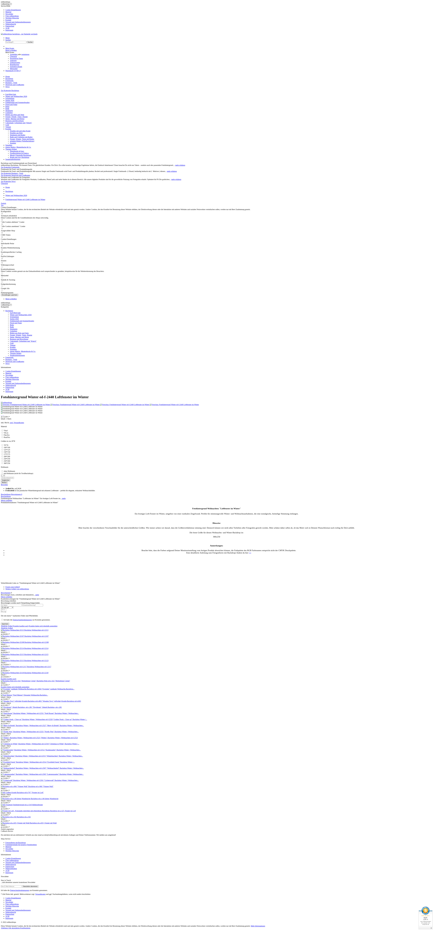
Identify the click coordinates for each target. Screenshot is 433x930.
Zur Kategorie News (8, 181)
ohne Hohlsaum (9, 471)
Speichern (5, 624)
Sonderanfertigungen (12, 159)
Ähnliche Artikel (7, 626)
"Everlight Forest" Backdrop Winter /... (61, 762)
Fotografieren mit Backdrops (15, 843)
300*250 (7, 463)
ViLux (6, 433)
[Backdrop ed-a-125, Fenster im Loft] (25, 811)
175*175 (7, 454)
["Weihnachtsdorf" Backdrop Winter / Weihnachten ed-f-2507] (24, 768)
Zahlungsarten (15, 63)
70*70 (6, 445)
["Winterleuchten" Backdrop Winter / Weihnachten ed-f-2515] (23, 756)
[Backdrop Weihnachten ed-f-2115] (12, 654)
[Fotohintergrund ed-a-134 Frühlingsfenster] (7, 805)
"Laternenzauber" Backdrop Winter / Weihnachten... (65, 774)
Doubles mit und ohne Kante (20, 131)
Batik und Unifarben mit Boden (21, 137)
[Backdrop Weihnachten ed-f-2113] (12, 630)
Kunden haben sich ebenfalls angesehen (43, 626)
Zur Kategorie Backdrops (10, 90)
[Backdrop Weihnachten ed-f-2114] (12, 648)
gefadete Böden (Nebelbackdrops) (22, 141)
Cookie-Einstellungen (13, 10)
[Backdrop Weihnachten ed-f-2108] (12, 642)
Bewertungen (16, 494)
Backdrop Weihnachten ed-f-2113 (36, 630)
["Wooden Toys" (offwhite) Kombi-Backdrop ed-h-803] (21, 701)
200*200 (7, 456)
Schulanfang (9, 98)
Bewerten (4, 485)
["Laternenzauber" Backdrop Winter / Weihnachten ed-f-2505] (23, 774)
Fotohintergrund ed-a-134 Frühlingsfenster (28, 805)
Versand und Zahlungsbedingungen (18, 22)
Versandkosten (40, 894)
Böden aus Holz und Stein (14, 115)
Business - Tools (11, 359)
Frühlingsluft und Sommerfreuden (17, 102)
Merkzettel (13, 69)
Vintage (8, 127)
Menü (7, 38)
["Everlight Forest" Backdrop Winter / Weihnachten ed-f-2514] (24, 762)
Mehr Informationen (258, 926)
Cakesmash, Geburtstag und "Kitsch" (18, 123)
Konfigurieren (25, 928)
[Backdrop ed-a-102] (9, 817)
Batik (7, 109)
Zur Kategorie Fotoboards (10, 167)
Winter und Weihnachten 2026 (16, 96)
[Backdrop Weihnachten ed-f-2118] (12, 673)
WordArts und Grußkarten (14, 361)
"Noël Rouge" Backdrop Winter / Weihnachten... (61, 713)
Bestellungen (14, 65)
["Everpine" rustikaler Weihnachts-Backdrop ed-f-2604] (21, 689)
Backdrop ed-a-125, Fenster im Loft (63, 811)
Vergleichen (5, 480)
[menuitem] (218, 10)
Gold (7, 125)
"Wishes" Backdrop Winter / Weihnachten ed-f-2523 (59, 738)
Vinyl (6, 430)
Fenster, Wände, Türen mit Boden (22, 139)
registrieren (25, 54)
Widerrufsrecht (10, 24)
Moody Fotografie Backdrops (20, 155)
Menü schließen (11, 50)
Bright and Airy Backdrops (19, 157)
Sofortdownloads (16, 67)
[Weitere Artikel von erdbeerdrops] (6, 403)
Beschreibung (6, 494)
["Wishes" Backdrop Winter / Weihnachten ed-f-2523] (20, 738)
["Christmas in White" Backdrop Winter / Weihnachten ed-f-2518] (25, 744)
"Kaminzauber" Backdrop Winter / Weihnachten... (63, 750)
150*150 (7, 452)
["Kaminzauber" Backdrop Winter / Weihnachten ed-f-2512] (23, 750)
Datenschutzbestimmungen (22, 620)
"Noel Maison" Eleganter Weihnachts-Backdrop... (30, 695)
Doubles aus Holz (16, 133)
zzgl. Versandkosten (17, 423)
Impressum (9, 30)
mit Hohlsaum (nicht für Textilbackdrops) (18, 473)
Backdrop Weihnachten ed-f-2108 (36, 642)
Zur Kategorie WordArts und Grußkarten (15, 175)
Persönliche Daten (16, 58)
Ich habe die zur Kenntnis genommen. (27, 620)
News (7, 363)
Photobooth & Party (17, 151)
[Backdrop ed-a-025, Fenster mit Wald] (15, 823)
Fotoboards (9, 357)
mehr (64, 498)
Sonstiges (8, 145)
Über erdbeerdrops (12, 16)
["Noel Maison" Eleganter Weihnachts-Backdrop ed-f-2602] (6, 695)
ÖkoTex (7, 435)
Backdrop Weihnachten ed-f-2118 (36, 673)
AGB (7, 28)
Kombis (8, 129)
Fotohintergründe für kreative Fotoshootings (21, 845)
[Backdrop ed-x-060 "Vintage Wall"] (14, 786)
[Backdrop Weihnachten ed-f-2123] (12, 661)
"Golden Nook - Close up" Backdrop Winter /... (70, 719)
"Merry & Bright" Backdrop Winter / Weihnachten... (65, 725)
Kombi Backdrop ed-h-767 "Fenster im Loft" (28, 793)
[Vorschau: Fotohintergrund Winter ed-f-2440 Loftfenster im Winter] (26, 405)
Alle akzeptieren (14, 928)
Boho (7, 107)
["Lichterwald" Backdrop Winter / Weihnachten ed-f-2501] (22, 780)
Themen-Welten (11, 149)
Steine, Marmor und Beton (14, 119)
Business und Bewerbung (14, 121)
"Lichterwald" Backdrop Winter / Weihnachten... (61, 780)
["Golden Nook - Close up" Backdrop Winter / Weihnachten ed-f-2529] (27, 719)
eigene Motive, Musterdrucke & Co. (18, 147)
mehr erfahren (180, 165)
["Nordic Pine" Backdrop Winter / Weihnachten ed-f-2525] (22, 732)
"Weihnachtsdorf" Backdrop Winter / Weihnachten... (65, 768)
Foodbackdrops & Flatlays (19, 153)
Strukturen (9, 111)
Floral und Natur (11, 104)
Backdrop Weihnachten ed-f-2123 (36, 661)
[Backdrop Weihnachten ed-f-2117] (14, 667)
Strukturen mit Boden (17, 135)
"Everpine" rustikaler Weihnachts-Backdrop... (58, 689)
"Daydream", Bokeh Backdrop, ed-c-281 (47, 707)
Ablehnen (4, 928)
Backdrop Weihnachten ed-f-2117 (39, 667)
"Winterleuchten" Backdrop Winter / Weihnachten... (64, 756)
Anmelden (14, 54)
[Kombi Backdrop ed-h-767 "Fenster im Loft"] (6, 793)
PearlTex (7, 437)
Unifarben (9, 113)
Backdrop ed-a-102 (24, 817)
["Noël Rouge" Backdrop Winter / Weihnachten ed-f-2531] (22, 713)
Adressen (13, 60)
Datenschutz (9, 26)
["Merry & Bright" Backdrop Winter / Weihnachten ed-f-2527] (24, 725)
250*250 (7, 459)
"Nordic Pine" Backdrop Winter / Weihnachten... (61, 732)
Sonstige (13, 143)
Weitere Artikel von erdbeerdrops (17, 589)
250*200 (7, 461)
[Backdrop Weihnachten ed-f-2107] (12, 636)
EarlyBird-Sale (10, 94)
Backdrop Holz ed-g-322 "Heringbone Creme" (53, 681)
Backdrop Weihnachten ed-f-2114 (36, 648)
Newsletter (9, 14)
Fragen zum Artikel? (12, 587)
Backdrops (9, 311)
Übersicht (13, 56)
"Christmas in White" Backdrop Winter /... (64, 744)
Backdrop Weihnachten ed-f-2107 (36, 636)
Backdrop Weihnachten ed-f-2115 (36, 654)
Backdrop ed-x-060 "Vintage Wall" (40, 786)
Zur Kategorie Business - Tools (12, 173)
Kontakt (8, 20)
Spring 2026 (9, 100)
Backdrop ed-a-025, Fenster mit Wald (43, 823)
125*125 (7, 450)
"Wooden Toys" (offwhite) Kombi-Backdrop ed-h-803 (61, 701)
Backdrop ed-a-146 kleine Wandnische (44, 799)
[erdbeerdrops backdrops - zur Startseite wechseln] (19, 34)
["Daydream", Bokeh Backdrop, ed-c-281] (16, 707)
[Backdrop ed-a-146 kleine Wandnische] (16, 799)
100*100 (7, 447)
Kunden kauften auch (21, 626)
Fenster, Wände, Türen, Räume (16, 117)
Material (8, 12)
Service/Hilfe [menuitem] (16, 18)
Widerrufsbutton (11, 869)
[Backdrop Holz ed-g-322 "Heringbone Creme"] (19, 681)
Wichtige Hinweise (12, 18)
